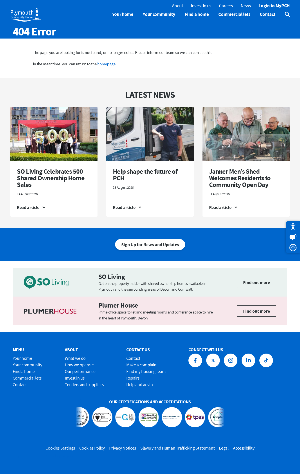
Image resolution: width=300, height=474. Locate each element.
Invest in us (201, 6)
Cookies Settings (60, 448)
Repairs (132, 378)
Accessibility (244, 448)
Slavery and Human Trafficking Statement (177, 448)
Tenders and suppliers (84, 384)
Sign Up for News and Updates (150, 244)
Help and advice (140, 384)
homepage (106, 63)
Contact (267, 14)
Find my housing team (146, 371)
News (246, 6)
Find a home (197, 14)
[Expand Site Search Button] (284, 14)
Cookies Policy (92, 448)
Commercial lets (234, 14)
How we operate (79, 364)
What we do (75, 358)
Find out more (256, 282)
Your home (122, 14)
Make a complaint (142, 364)
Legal (223, 448)
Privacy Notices (122, 448)
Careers (226, 6)
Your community (159, 14)
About (177, 6)
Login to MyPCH (274, 6)
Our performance (80, 371)
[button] (292, 226)
